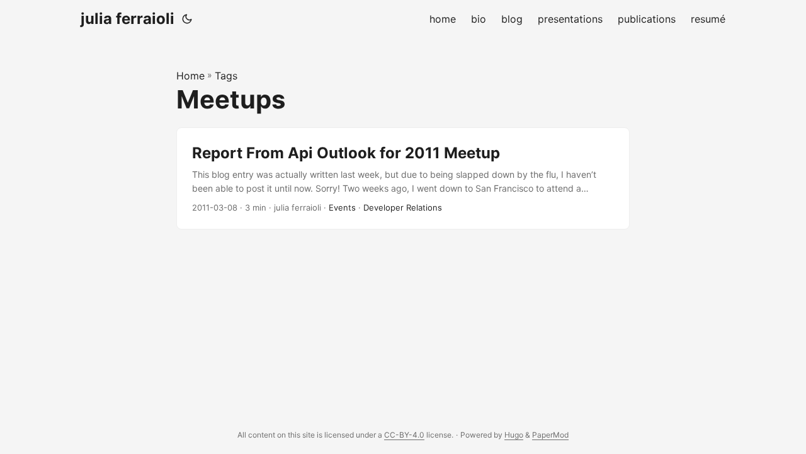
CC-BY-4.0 (404, 434)
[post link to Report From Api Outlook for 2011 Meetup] (403, 179)
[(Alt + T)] (187, 19)
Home (190, 75)
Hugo (513, 434)
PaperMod (550, 434)
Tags (226, 75)
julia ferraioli (127, 18)
